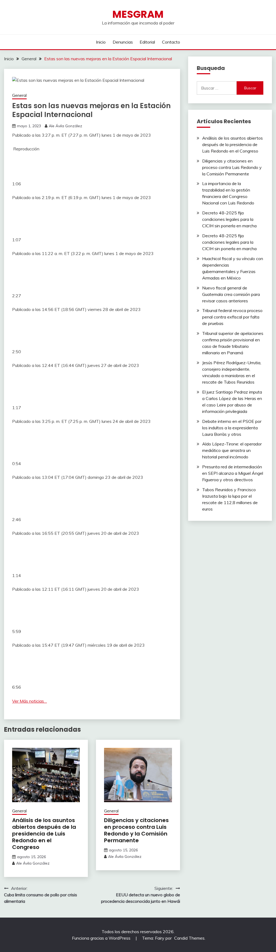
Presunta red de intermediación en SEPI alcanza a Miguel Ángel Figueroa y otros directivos (232, 473)
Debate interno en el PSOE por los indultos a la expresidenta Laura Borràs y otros (231, 428)
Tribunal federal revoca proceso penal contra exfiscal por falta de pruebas (232, 317)
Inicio (101, 42)
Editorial (147, 42)
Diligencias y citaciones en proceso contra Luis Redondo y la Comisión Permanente (136, 830)
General (19, 95)
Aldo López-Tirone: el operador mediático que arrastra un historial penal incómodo (232, 450)
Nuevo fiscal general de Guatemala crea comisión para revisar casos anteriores (231, 294)
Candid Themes (189, 938)
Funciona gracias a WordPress (102, 938)
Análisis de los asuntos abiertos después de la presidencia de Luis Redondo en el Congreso (44, 833)
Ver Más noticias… (29, 701)
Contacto (171, 42)
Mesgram (138, 14)
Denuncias (123, 42)
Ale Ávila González (65, 125)
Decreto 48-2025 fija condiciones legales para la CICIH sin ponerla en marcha (229, 219)
